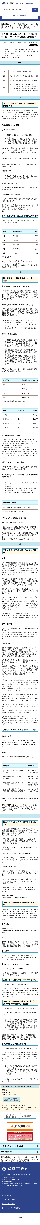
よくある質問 (26, 1116)
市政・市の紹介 (23, 24)
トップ (12, 24)
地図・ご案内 (8, 1177)
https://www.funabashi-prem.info (14, 897)
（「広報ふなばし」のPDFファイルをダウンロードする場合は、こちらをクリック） (20, 56)
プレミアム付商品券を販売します (21, 72)
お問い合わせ (7, 1181)
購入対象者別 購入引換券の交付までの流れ (24, 76)
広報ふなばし (10, 26)
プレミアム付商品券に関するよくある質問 (24, 80)
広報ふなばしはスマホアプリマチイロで (23, 88)
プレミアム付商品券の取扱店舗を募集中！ (24, 86)
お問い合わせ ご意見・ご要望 (10, 1116)
